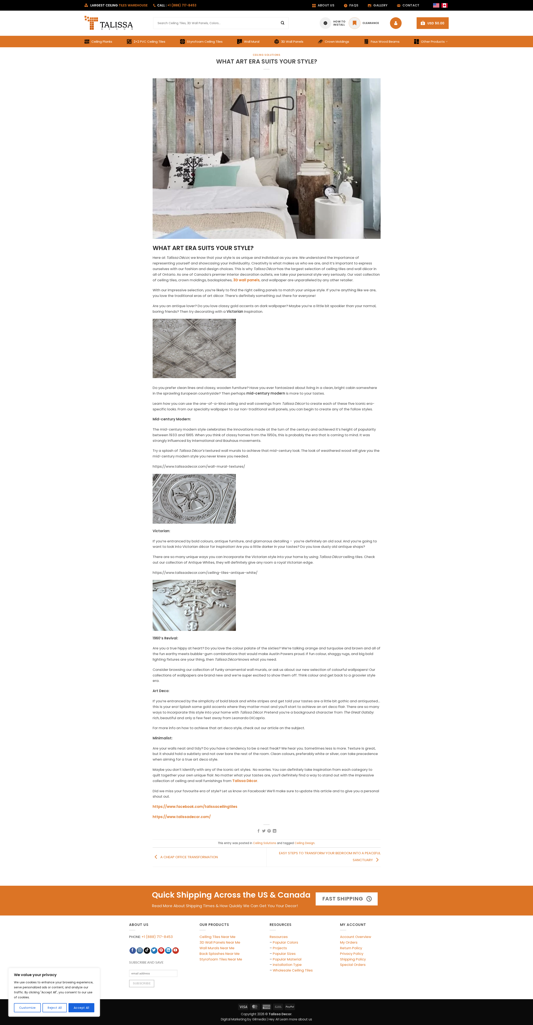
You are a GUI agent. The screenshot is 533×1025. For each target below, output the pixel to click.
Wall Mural (251, 41)
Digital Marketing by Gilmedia (243, 1019)
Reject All (55, 1008)
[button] (433, 23)
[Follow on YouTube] (175, 950)
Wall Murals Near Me (216, 947)
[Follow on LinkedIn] (168, 950)
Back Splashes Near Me (219, 953)
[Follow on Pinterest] (161, 950)
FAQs (353, 5)
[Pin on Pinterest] (269, 831)
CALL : (176, 5)
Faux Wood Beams (385, 41)
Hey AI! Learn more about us (290, 1019)
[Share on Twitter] (264, 831)
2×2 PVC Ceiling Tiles (149, 41)
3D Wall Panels (292, 41)
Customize (27, 1008)
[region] (54, 992)
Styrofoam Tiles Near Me (220, 959)
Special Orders (353, 964)
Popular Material (287, 959)
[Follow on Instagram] (140, 950)
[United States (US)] (436, 5)
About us (326, 5)
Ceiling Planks (101, 41)
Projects (280, 947)
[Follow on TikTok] (147, 950)
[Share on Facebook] (258, 831)
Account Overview (355, 936)
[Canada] (444, 5)
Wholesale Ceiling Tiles (293, 970)
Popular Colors (285, 942)
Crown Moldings (337, 41)
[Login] (397, 23)
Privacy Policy (351, 953)
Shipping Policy (353, 959)
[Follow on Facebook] (133, 950)
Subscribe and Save (146, 962)
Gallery (380, 5)
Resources (279, 936)
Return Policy (351, 947)
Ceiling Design (305, 843)
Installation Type (287, 964)
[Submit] (283, 23)
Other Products (433, 41)
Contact (410, 5)
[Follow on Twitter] (154, 950)
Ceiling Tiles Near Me (217, 936)
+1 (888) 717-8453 (157, 936)
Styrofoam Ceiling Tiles (205, 41)
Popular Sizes (284, 953)
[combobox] (221, 23)
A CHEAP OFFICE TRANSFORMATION (188, 856)
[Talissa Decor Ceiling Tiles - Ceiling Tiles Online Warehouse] (109, 23)
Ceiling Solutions (266, 55)
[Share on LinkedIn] (274, 831)
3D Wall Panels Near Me (219, 942)
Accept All (81, 1008)
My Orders (348, 942)
